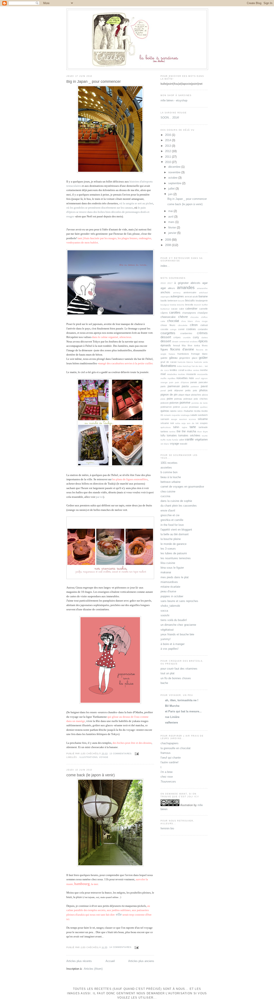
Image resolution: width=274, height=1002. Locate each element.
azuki (195, 296)
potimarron (166, 407)
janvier (172, 232)
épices (203, 341)
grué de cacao (169, 362)
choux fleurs (168, 325)
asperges (165, 296)
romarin (167, 415)
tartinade (203, 427)
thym (205, 431)
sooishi (165, 615)
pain (171, 382)
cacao (174, 308)
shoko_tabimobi (170, 605)
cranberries (186, 333)
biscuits (190, 300)
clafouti (204, 325)
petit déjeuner (175, 390)
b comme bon (169, 472)
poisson (165, 403)
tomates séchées (189, 435)
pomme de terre (200, 403)
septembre (175, 183)
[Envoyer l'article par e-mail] (136, 754)
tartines (164, 431)
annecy (176, 292)
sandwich (203, 415)
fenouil (176, 345)
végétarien (201, 439)
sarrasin (165, 419)
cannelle (203, 308)
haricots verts (201, 362)
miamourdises (169, 582)
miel (163, 374)
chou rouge (201, 321)
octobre (173, 177)
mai (171, 211)
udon (181, 439)
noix (191, 378)
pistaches (196, 394)
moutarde (191, 374)
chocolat (173, 321)
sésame (203, 419)
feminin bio (167, 828)
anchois (165, 292)
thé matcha (189, 431)
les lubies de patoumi (174, 553)
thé (178, 431)
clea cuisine (168, 491)
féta (184, 345)
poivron (174, 402)
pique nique (185, 394)
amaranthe (202, 288)
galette (164, 358)
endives (194, 341)
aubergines (177, 296)
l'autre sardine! (170, 762)
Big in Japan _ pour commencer (93, 81)
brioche (180, 305)
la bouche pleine (171, 539)
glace (194, 358)
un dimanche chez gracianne (178, 624)
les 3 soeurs (168, 548)
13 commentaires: (121, 754)
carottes (174, 312)
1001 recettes (169, 462)
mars (171, 222)
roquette (176, 415)
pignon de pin (169, 394)
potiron (176, 407)
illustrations (88, 757)
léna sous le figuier (172, 567)
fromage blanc (199, 354)
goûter (203, 357)
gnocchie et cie (170, 515)
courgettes (168, 333)
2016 (168, 134)
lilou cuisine (168, 563)
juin (170, 194)
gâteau (173, 357)
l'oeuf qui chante (171, 757)
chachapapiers (170, 743)
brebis (173, 305)
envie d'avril (168, 510)
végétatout (167, 629)
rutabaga (185, 415)
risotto (204, 411)
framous (166, 752)
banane (203, 296)
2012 (168, 151)
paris (163, 386)
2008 (168, 245)
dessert (166, 341)
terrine (172, 431)
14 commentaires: (121, 947)
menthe (204, 370)
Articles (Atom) (93, 968)
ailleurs (171, 288)
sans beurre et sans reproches (179, 601)
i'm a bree (167, 772)
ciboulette (183, 325)
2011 (168, 156)
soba (177, 423)
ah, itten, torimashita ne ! (181, 700)
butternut (165, 309)
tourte (205, 435)
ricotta (197, 411)
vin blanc (165, 444)
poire (170, 398)
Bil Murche (172, 705)
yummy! (166, 639)
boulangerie (202, 300)
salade (193, 415)
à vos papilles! (170, 648)
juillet (172, 188)
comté (181, 329)
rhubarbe (188, 411)
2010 (168, 162)
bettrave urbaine (170, 481)
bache (164, 683)
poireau (178, 398)
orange (164, 382)
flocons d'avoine (182, 349)
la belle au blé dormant (175, 534)
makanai (166, 572)
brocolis (189, 304)
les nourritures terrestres (176, 558)
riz (162, 415)
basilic (164, 300)
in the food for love (172, 524)
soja (184, 423)
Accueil (110, 961)
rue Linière (172, 717)
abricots (195, 283)
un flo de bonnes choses (176, 678)
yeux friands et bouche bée (177, 634)
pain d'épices (182, 382)
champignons (189, 312)
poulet (185, 407)
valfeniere (171, 722)
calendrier (191, 308)
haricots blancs (185, 362)
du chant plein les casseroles (179, 505)
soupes (204, 423)
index (179, 366)
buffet (205, 305)
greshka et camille (172, 520)
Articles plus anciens (141, 961)
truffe (163, 440)
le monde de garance (173, 543)
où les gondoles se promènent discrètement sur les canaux (99, 207)
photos (203, 390)
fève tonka (194, 345)
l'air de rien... (198, 366)
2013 (168, 145)
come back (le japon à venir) (90, 775)
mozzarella (202, 374)
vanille (189, 439)
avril (171, 216)
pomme (185, 402)
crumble (187, 337)
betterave (172, 300)
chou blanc (187, 321)
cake (181, 308)
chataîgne (202, 312)
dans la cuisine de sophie (176, 500)
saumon (183, 419)
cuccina (165, 496)
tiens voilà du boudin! (174, 620)
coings (173, 329)
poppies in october (172, 596)
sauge (174, 419)
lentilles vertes (192, 370)
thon (199, 431)
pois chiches (201, 398)
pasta (185, 386)
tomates (172, 435)
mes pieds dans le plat (175, 577)
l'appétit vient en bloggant (176, 529)
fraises (172, 354)
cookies (191, 329)
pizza (205, 394)
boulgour (165, 305)
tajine (184, 427)
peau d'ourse (168, 591)
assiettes (166, 467)
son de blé (193, 423)
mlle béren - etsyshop (174, 100)
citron (194, 325)
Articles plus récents (79, 961)
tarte (193, 427)
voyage (103, 757)
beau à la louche (171, 477)
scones (192, 419)
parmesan (174, 386)
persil (163, 390)
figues (164, 349)
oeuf (197, 378)
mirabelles (172, 374)
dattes (204, 337)
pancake (203, 382)
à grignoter (181, 283)
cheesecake (168, 317)
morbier (181, 374)
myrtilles (171, 378)
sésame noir (167, 423)
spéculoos (166, 427)
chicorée (194, 317)
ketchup (187, 366)
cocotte (164, 329)
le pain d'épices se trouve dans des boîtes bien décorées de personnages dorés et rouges (107, 212)
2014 (168, 140)
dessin (175, 341)
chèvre (183, 317)
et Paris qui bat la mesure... (183, 711)
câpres (164, 312)
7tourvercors (168, 781)
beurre (181, 300)
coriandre (203, 329)
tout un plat (167, 673)
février (172, 227)
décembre (174, 166)
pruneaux (194, 407)
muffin (164, 378)
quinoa (165, 410)
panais (193, 382)
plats (163, 399)
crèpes (177, 337)
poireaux (187, 398)
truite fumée (173, 440)
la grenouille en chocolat (176, 748)
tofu (163, 435)
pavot (204, 386)
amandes (186, 287)
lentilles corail (177, 370)
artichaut (203, 292)
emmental (184, 341)
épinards (166, 345)
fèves (205, 345)
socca (164, 610)
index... (165, 265)
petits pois (191, 390)
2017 (170, 283)
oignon (204, 378)
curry (196, 337)
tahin (176, 427)
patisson (195, 386)
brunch (197, 305)
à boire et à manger (173, 644)
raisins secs (176, 411)
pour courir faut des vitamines (179, 668)
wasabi (183, 443)
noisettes (182, 378)
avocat (188, 296)
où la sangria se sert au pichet (136, 203)
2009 (168, 239)
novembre (174, 172)
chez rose (167, 776)
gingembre (184, 358)
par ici (99, 496)
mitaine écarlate (170, 586)
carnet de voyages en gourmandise (182, 486)
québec (204, 407)
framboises (183, 354)
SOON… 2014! (170, 117)
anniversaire (189, 292)
